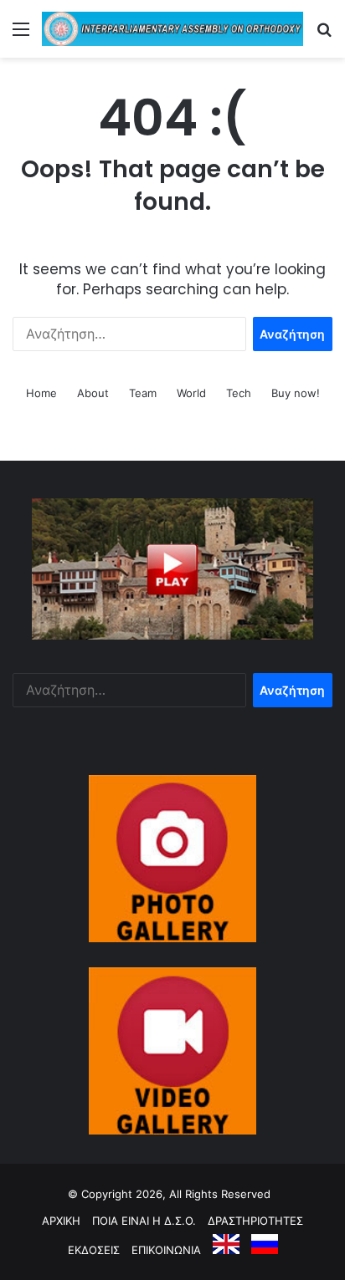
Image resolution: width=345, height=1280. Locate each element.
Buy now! (295, 393)
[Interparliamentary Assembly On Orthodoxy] (172, 29)
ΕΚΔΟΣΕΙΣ (94, 1250)
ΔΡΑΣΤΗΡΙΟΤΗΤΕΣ (255, 1220)
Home (41, 393)
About (93, 393)
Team (143, 393)
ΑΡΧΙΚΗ (61, 1220)
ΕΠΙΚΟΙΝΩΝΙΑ (166, 1250)
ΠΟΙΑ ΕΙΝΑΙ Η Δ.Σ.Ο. (144, 1220)
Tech (238, 393)
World (191, 393)
